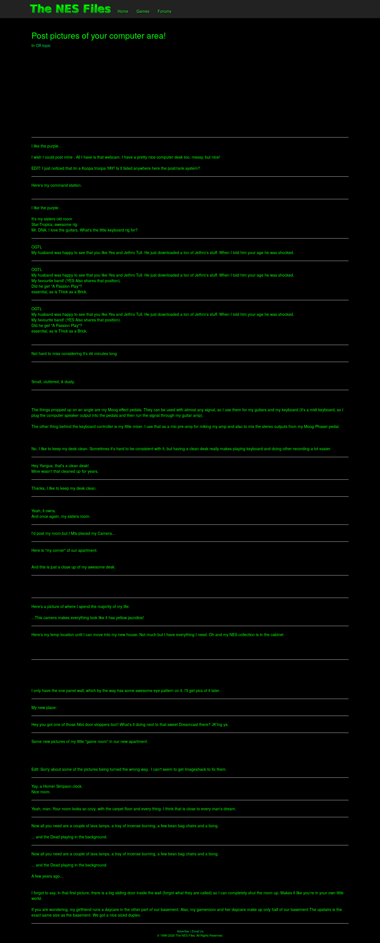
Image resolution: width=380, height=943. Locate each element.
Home (123, 11)
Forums (164, 11)
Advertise (183, 931)
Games (143, 11)
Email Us (197, 931)
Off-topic (43, 45)
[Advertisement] (190, 93)
